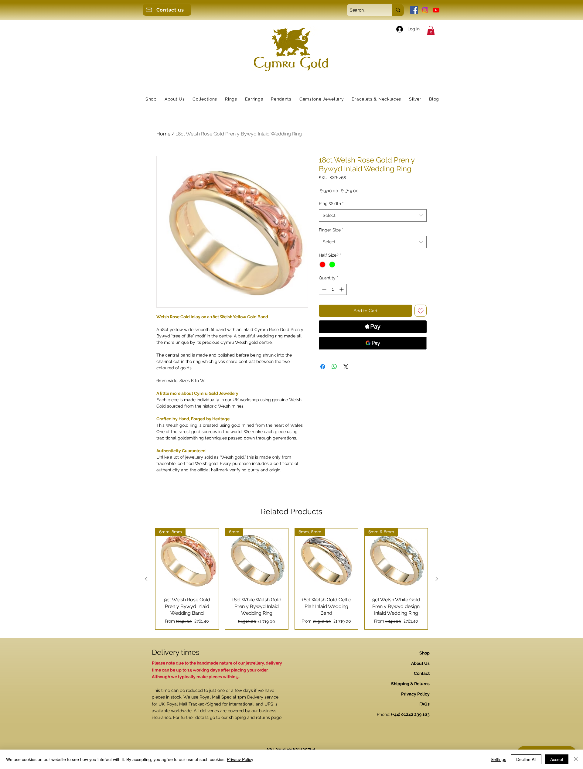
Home (163, 134)
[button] (431, 30)
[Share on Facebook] (322, 366)
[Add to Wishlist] (420, 311)
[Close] (575, 759)
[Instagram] (425, 10)
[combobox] (373, 215)
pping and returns (252, 717)
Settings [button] (498, 759)
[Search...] (398, 10)
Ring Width (331, 203)
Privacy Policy (240, 759)
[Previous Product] (146, 579)
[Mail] (149, 10)
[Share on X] (345, 366)
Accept (556, 759)
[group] (291, 579)
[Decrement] (323, 289)
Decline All (526, 759)
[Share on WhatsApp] (334, 366)
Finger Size (331, 229)
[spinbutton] (332, 289)
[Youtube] (436, 10)
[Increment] (342, 289)
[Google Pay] (373, 343)
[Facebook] (414, 10)
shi (231, 717)
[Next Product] (436, 579)
